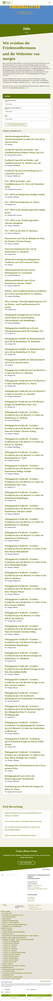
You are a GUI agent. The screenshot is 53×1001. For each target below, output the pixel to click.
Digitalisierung (9, 917)
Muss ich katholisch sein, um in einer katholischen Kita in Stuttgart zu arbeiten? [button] (23, 814)
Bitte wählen (9, 104)
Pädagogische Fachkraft (13, 969)
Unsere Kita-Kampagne (12, 926)
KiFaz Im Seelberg (11, 956)
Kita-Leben (5, 911)
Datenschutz (31, 905)
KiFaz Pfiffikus (10, 962)
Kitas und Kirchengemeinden (14, 924)
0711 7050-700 (37, 885)
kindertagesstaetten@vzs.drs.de (37, 889)
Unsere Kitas (6, 928)
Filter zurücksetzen (16, 124)
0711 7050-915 (34, 887)
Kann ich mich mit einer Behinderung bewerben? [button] (20, 835)
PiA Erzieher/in (8, 971)
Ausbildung (31, 897)
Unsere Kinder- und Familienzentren (18, 939)
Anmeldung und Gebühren (13, 932)
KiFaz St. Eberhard (12, 941)
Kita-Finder (31, 901)
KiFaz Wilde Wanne (11, 943)
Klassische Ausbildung (12, 977)
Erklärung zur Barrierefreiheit (35, 908)
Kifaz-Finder (31, 899)
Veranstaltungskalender (13, 965)
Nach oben (46, 869)
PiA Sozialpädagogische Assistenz (17, 973)
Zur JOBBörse (26, 863)
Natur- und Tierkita (10, 922)
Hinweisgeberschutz (33, 907)
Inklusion (6, 919)
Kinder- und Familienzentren (13, 937)
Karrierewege (7, 967)
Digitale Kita (7, 934)
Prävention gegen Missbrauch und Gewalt (20, 935)
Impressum (38, 905)
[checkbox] (2, 989)
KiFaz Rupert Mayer (12, 954)
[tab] (26, 814)
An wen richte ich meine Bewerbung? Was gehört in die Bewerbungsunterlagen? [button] (22, 828)
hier (28, 82)
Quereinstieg (8, 975)
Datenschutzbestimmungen (45, 981)
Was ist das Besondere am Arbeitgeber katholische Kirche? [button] (23, 821)
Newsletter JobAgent (18, 88)
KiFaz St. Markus (11, 949)
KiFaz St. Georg (10, 950)
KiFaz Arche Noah (11, 960)
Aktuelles (7, 913)
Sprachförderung (10, 920)
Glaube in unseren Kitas (12, 915)
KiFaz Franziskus (11, 958)
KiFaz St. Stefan (10, 945)
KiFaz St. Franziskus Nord (15, 952)
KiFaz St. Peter (10, 947)
